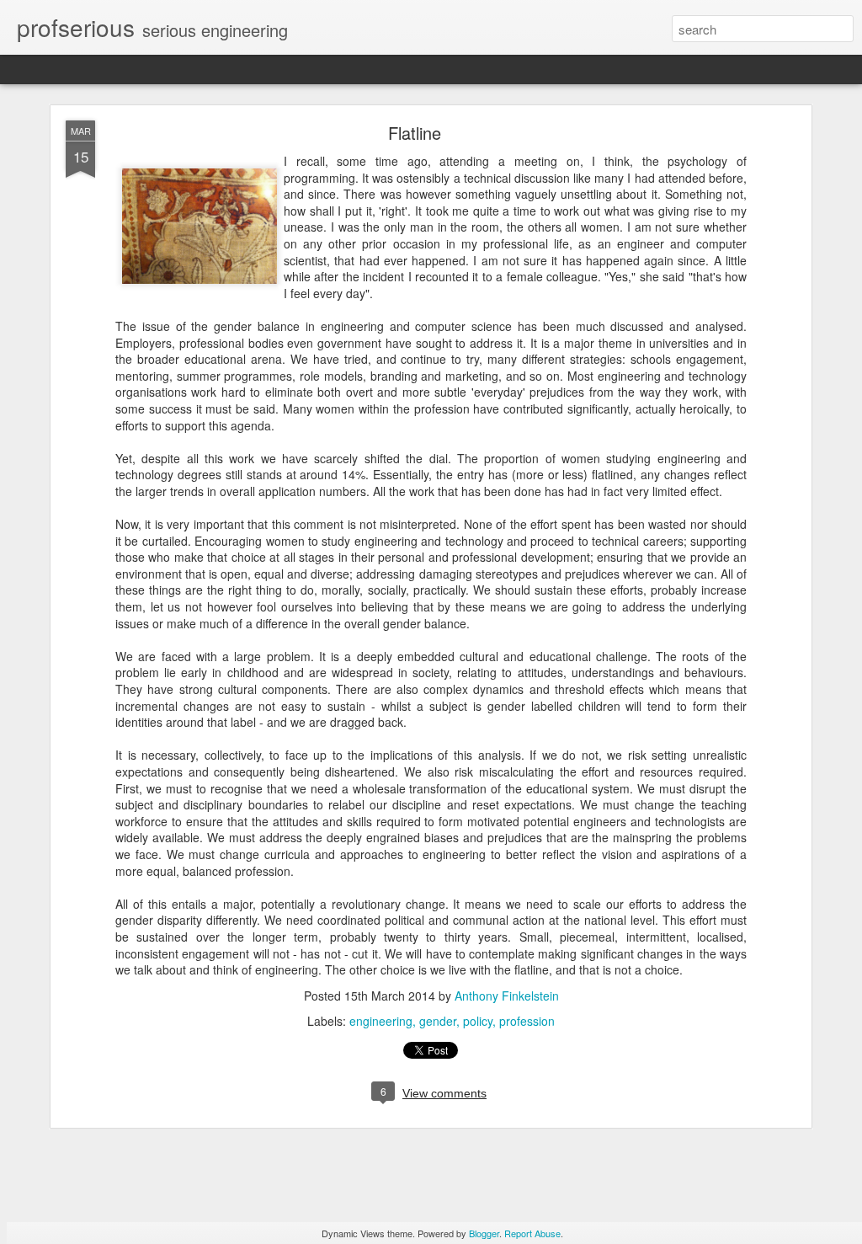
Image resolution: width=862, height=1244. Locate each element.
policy (477, 1020)
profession (527, 1020)
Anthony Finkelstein (507, 995)
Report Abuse (532, 1233)
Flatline (414, 132)
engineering (380, 1020)
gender (437, 1020)
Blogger (484, 1233)
